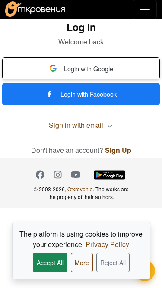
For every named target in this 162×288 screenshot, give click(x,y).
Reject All (113, 262)
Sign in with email (77, 125)
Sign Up (118, 150)
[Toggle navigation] (145, 9)
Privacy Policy (107, 244)
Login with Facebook (88, 93)
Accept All (50, 262)
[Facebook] (40, 175)
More (82, 262)
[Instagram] (58, 175)
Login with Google (88, 68)
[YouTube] (75, 175)
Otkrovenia (80, 189)
